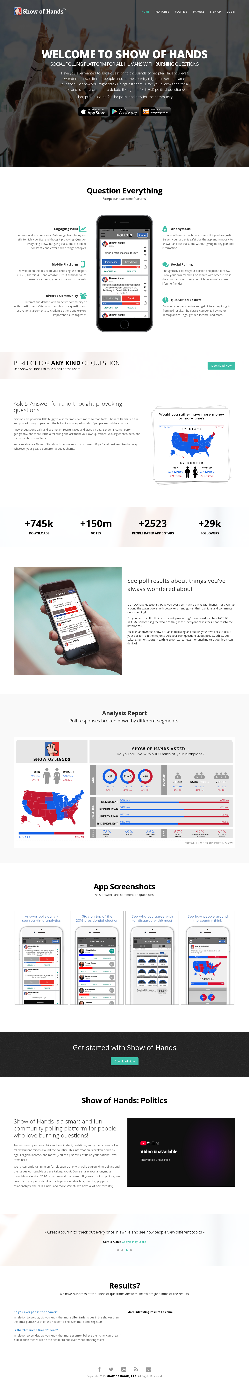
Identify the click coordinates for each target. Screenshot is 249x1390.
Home (145, 11)
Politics (181, 11)
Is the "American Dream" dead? (36, 1330)
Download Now (221, 365)
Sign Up (215, 11)
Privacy (198, 11)
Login (231, 11)
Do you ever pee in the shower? (36, 1312)
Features (162, 11)
